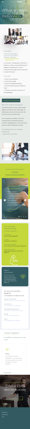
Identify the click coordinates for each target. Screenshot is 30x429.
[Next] (25, 200)
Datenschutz (5, 414)
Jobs (3, 416)
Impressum (4, 412)
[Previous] (5, 200)
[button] (2, 1)
